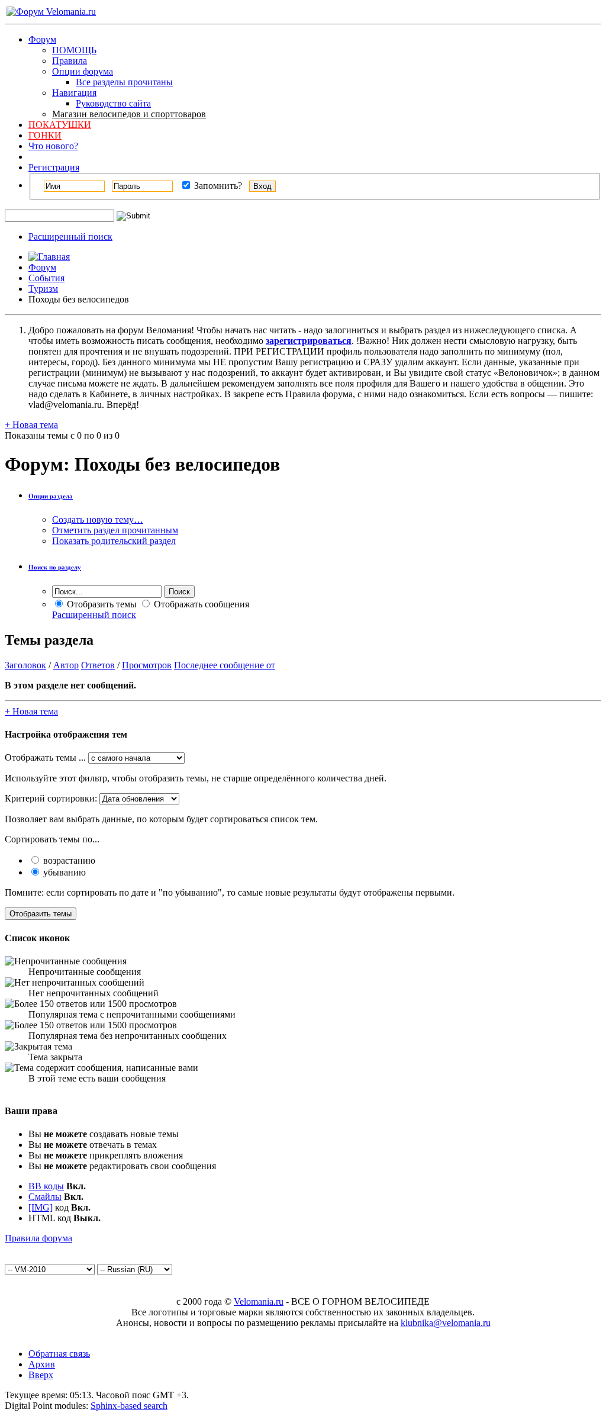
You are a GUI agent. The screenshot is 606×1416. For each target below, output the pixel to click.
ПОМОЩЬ (74, 50)
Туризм (43, 289)
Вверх (40, 1375)
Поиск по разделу (54, 567)
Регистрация (53, 167)
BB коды (46, 1186)
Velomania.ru (258, 1301)
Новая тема (31, 425)
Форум (42, 39)
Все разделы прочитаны (124, 82)
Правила (69, 61)
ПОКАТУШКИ (59, 125)
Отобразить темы (101, 604)
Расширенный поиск (70, 236)
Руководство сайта (113, 103)
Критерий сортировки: (51, 798)
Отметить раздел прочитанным (115, 530)
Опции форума (82, 71)
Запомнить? (217, 186)
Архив (41, 1364)
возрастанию (68, 860)
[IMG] (40, 1207)
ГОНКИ (45, 135)
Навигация (74, 93)
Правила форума (38, 1238)
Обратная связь (59, 1354)
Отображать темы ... (45, 757)
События (46, 278)
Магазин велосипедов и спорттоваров (129, 114)
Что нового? (53, 146)
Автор (66, 665)
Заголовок (25, 665)
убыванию (63, 872)
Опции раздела (50, 496)
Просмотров (147, 665)
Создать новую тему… (97, 519)
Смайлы (45, 1197)
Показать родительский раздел (114, 541)
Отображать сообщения (200, 604)
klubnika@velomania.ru (446, 1323)
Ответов (98, 665)
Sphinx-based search (129, 1406)
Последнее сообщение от (224, 665)
